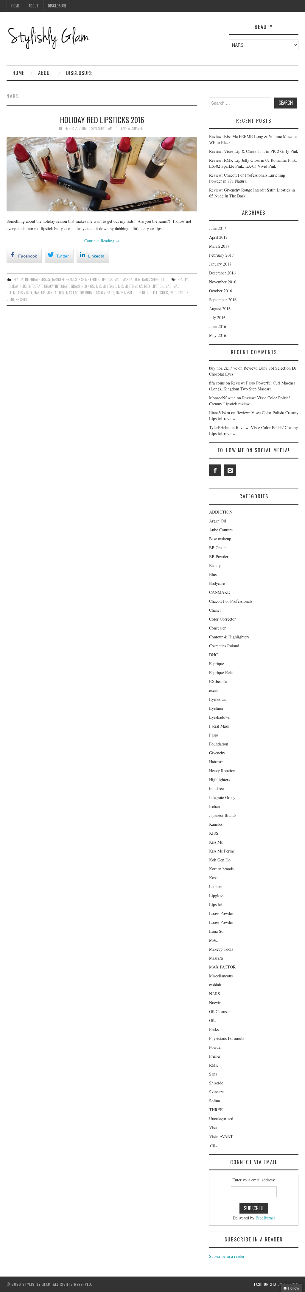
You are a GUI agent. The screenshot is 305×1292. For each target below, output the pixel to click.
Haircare (216, 761)
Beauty (18, 279)
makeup (39, 293)
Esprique (216, 663)
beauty (182, 279)
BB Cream (218, 547)
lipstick (158, 286)
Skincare (216, 1092)
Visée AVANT (221, 1136)
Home (15, 6)
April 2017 (218, 237)
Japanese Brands (64, 279)
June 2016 (217, 326)
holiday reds (17, 286)
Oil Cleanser (219, 1011)
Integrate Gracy (37, 279)
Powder (215, 1047)
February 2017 (221, 255)
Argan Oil (217, 521)
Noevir (215, 1002)
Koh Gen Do (220, 860)
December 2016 (222, 273)
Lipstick (107, 279)
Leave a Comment (132, 128)
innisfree (216, 788)
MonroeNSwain (222, 398)
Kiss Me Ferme (89, 279)
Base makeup (220, 538)
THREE (216, 1109)
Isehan (214, 806)
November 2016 (222, 282)
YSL (213, 1145)
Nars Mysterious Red (132, 293)
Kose (213, 877)
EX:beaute (218, 681)
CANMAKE (219, 592)
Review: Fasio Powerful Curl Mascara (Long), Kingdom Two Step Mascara (252, 386)
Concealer (217, 628)
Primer (215, 1056)
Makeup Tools (221, 949)
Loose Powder (221, 913)
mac (168, 286)
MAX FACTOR (131, 279)
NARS (146, 279)
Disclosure (57, 6)
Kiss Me (216, 842)
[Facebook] (215, 470)
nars (110, 293)
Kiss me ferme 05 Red (134, 286)
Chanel (215, 610)
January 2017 (220, 264)
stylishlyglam (101, 128)
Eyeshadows (219, 717)
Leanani (215, 886)
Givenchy (217, 753)
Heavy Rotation (222, 770)
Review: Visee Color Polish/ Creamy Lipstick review (249, 400)
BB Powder (218, 556)
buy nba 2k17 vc (223, 368)
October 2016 (220, 290)
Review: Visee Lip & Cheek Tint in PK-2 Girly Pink (253, 151)
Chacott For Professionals (230, 601)
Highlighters (219, 779)
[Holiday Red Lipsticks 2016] (102, 174)
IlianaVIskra (219, 412)
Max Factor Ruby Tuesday (85, 293)
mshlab (215, 985)
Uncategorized (221, 1118)
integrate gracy (40, 286)
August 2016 (220, 308)
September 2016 (222, 299)
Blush (214, 574)
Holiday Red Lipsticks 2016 (102, 119)
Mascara (216, 958)
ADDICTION (220, 512)
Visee (213, 1127)
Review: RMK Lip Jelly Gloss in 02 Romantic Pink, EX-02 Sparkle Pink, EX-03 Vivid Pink (253, 163)
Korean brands (221, 869)
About (34, 6)
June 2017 (217, 228)
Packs (214, 1029)
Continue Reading (102, 241)
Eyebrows (217, 699)
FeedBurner (265, 1218)
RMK (213, 1065)
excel (213, 690)
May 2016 (217, 335)
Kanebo (215, 824)
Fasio (213, 735)
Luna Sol (217, 931)
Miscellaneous (221, 976)
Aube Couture (221, 530)
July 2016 (217, 317)
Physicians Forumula (226, 1038)
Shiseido (157, 279)
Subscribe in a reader (227, 1256)
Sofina (214, 1100)
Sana (213, 1074)
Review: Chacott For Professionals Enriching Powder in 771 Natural (247, 178)
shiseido (22, 299)
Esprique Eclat (221, 672)
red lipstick (159, 293)
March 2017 (219, 246)
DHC (213, 654)
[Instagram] (230, 470)
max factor (55, 293)
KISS (213, 833)
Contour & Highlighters (229, 637)
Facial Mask (219, 726)
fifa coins (217, 383)
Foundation (218, 744)
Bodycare (217, 583)
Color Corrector (222, 619)
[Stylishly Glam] (49, 36)
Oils (212, 1020)
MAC (117, 279)
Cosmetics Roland (224, 646)
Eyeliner (216, 708)
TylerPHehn (219, 427)
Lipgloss (216, 895)
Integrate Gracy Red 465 (74, 286)
